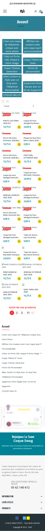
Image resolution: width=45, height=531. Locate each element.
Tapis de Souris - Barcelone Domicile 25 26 (32, 253)
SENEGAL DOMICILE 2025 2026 (11, 196)
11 (28, 312)
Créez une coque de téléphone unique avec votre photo (21, 337)
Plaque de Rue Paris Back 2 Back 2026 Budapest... (32, 139)
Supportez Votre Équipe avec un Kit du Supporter (19, 384)
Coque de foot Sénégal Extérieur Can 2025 (31, 121)
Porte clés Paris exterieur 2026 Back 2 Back (11, 139)
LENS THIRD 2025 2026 (31, 290)
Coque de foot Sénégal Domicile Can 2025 (10, 176)
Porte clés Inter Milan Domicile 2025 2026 (11, 213)
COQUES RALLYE (9, 391)
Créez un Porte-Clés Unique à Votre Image (20, 353)
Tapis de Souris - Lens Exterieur (31, 236)
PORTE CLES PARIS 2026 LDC (11, 121)
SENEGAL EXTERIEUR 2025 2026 (32, 273)
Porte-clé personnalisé (12, 367)
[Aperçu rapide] (12, 114)
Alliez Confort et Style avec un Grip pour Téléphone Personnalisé (19, 374)
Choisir (19, 106)
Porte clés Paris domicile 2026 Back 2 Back (11, 156)
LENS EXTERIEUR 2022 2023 (10, 293)
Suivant (32, 313)
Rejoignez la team (23, 436)
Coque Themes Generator (13, 363)
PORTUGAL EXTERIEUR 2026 (31, 156)
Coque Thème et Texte (12, 358)
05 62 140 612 (20, 487)
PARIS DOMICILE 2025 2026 (10, 273)
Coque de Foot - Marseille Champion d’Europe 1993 (32, 173)
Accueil (6, 326)
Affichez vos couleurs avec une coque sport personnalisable (21, 346)
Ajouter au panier (19, 127)
